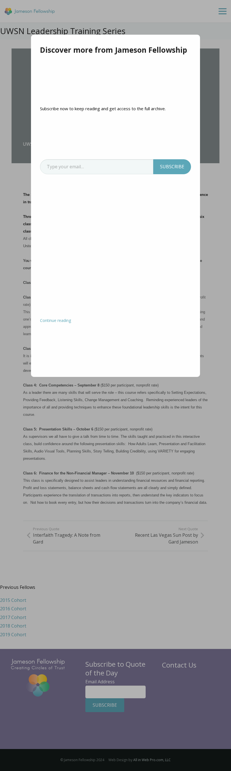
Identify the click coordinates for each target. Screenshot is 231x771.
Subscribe (172, 167)
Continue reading (55, 320)
